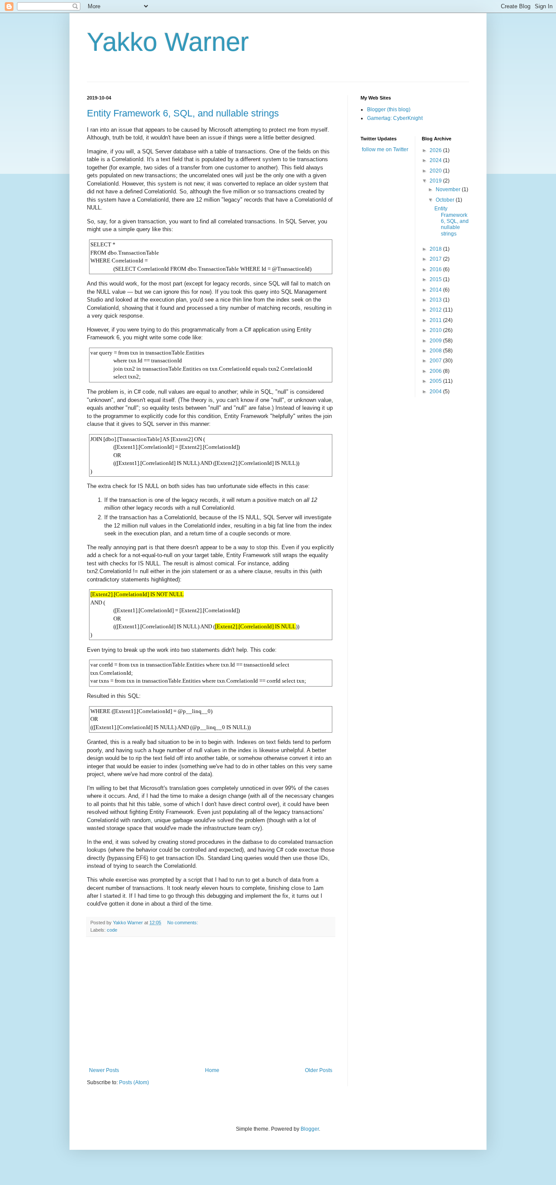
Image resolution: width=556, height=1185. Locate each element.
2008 (436, 351)
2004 (436, 391)
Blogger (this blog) (388, 109)
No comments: (183, 922)
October (446, 200)
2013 (436, 300)
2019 (436, 181)
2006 (436, 371)
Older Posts (318, 1070)
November (449, 189)
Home (212, 1070)
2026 (436, 150)
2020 (436, 171)
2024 (436, 160)
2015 (436, 279)
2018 (436, 249)
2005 (436, 381)
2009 (436, 341)
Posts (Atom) (134, 1082)
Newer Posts (104, 1070)
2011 (436, 320)
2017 (436, 259)
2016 (436, 269)
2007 (436, 361)
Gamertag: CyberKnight (395, 118)
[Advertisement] (211, 1002)
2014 (436, 290)
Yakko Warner (168, 41)
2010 (436, 330)
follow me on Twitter (385, 149)
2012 (436, 310)
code (112, 930)
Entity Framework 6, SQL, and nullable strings (183, 113)
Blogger (310, 1129)
